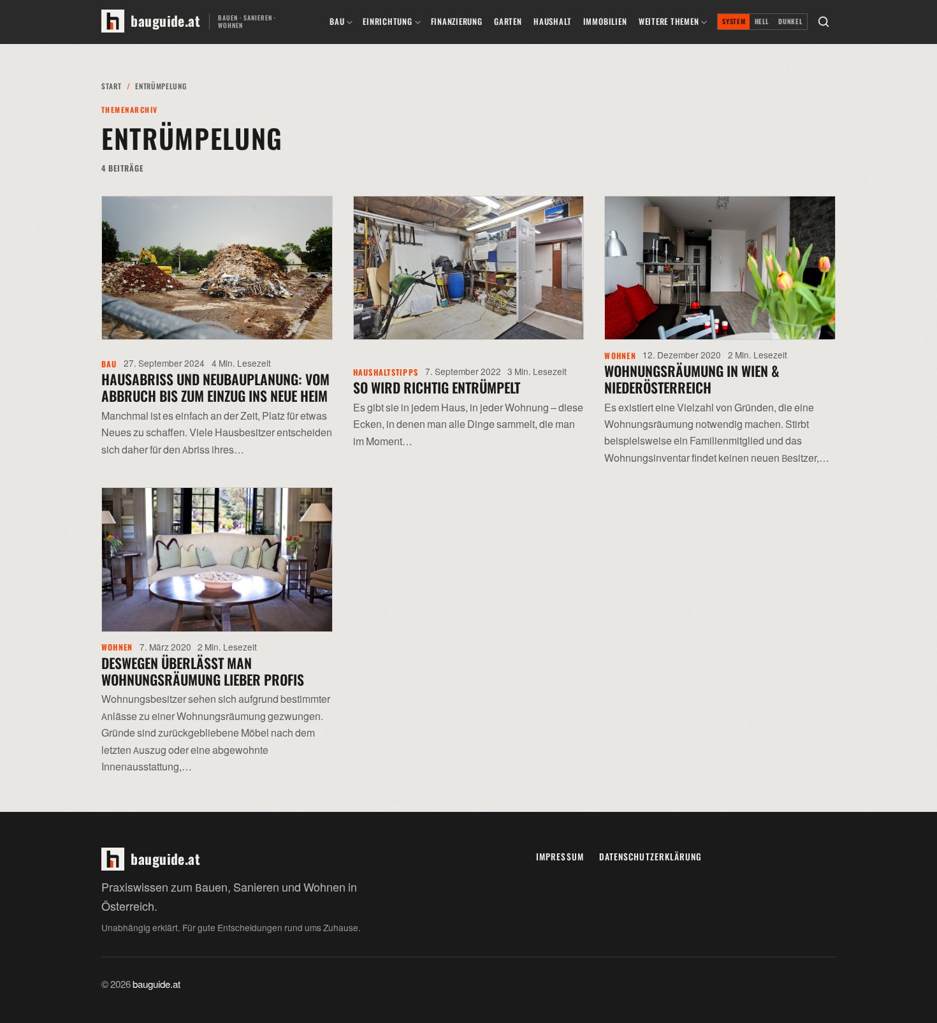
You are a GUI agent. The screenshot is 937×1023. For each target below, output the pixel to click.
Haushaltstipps (385, 372)
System (733, 21)
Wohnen (620, 356)
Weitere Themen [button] (669, 21)
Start (111, 85)
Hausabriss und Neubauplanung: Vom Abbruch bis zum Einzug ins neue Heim (215, 387)
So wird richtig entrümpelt (436, 387)
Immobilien (605, 21)
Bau (337, 21)
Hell (762, 21)
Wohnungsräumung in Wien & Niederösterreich (691, 378)
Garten (508, 21)
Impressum (560, 856)
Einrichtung (387, 21)
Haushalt (552, 21)
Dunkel (790, 21)
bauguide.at (156, 985)
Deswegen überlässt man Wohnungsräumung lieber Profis (202, 670)
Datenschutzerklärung (650, 856)
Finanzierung (457, 21)
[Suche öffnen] (823, 22)
